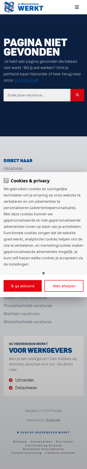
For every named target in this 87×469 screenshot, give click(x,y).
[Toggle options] (43, 273)
